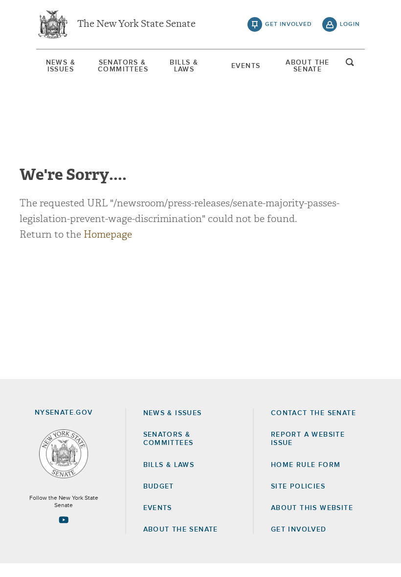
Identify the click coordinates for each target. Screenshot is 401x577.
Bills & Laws (184, 66)
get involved (288, 24)
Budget (158, 486)
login (350, 24)
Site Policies (298, 486)
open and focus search (350, 65)
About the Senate (180, 529)
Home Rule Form (306, 465)
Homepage (108, 234)
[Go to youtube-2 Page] (63, 520)
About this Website (312, 508)
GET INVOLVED (299, 529)
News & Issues (60, 66)
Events (245, 66)
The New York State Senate (136, 24)
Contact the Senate (313, 413)
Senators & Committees (122, 66)
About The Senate (308, 66)
